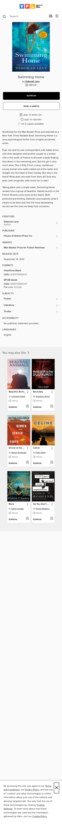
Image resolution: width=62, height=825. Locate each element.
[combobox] (25, 16)
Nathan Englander (18, 452)
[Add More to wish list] (27, 519)
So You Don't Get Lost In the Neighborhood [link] (41, 504)
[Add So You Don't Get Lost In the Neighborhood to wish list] (52, 519)
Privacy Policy (32, 789)
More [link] (11, 504)
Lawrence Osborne (19, 396)
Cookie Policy (39, 816)
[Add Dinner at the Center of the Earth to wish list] (27, 463)
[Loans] (51, 16)
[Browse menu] (57, 16)
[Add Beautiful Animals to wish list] (27, 406)
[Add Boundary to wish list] (52, 406)
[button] (31, 96)
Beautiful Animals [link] (17, 392)
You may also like (14, 353)
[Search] (4, 16)
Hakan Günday (17, 509)
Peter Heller (41, 452)
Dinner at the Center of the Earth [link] (17, 448)
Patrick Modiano (42, 509)
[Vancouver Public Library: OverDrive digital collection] (31, 6)
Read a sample (31, 106)
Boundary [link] (38, 392)
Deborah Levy (32, 81)
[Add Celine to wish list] (52, 463)
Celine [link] (36, 448)
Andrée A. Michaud (43, 396)
